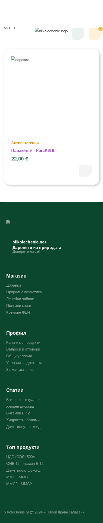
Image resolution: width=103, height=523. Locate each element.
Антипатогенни (25, 142)
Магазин (16, 275)
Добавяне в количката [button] (85, 171)
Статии (15, 389)
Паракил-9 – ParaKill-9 (32, 150)
